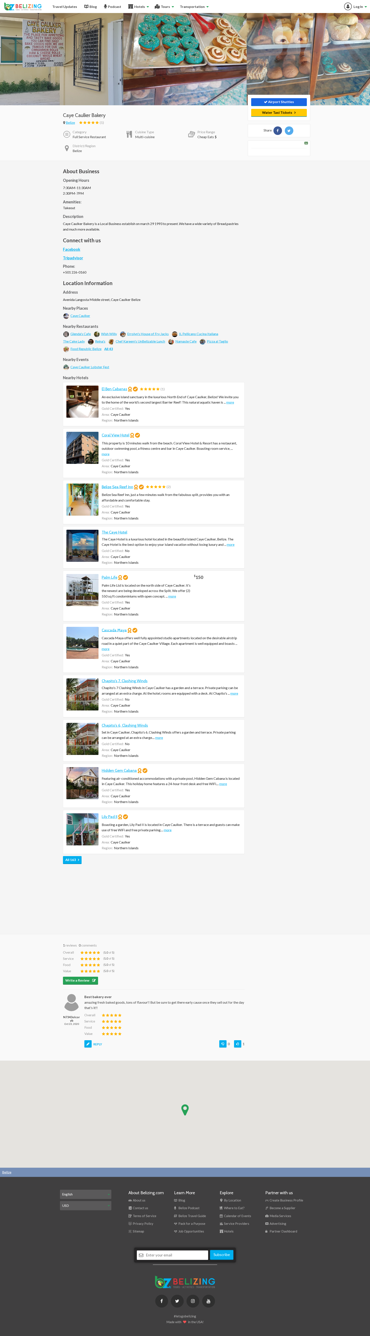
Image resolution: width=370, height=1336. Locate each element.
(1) (101, 122)
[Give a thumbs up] (237, 1043)
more (230, 402)
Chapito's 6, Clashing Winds (125, 725)
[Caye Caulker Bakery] (277, 130)
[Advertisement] (154, 898)
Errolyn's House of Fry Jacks (148, 334)
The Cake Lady (74, 341)
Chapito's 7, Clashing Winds (125, 681)
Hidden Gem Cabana (119, 770)
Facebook (71, 249)
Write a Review (77, 980)
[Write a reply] (88, 1043)
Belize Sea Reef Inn (117, 486)
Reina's (100, 341)
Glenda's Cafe (80, 334)
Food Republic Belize (85, 349)
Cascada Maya (114, 630)
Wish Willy (109, 334)
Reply (97, 1044)
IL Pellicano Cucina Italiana (198, 334)
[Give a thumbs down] (223, 1043)
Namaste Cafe (186, 341)
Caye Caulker (80, 316)
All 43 (108, 349)
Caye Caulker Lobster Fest (89, 367)
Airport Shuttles (280, 102)
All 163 (70, 860)
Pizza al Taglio (217, 341)
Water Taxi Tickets (277, 112)
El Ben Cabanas (114, 389)
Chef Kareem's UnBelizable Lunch (140, 341)
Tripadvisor (73, 258)
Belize (70, 122)
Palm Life (109, 577)
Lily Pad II (109, 816)
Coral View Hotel (115, 435)
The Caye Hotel (114, 532)
